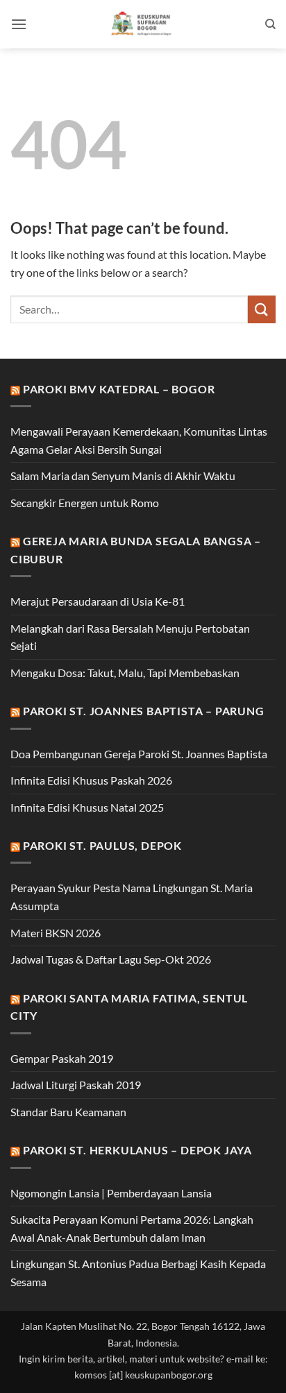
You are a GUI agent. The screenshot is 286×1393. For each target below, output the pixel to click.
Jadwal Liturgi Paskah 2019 (75, 1084)
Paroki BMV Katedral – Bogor (119, 388)
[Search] (270, 24)
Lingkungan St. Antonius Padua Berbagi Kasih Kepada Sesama (138, 1272)
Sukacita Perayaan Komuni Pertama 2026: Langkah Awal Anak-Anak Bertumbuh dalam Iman (131, 1228)
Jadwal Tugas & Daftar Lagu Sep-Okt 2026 (110, 959)
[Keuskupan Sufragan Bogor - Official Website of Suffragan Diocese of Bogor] (143, 24)
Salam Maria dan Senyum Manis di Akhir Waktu (122, 475)
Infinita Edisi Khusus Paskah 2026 (91, 780)
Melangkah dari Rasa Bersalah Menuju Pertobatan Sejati (130, 637)
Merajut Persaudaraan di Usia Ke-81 (97, 601)
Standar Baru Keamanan (68, 1111)
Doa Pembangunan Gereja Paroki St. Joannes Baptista (138, 753)
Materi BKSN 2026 (55, 932)
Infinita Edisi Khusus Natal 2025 (87, 807)
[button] (18, 24)
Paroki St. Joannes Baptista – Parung (143, 710)
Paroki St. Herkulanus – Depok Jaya (137, 1149)
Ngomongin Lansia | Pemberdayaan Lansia (111, 1192)
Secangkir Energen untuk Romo (84, 502)
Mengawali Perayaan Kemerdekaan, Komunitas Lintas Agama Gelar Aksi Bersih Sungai (138, 440)
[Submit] (262, 309)
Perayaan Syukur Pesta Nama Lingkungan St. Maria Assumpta (131, 896)
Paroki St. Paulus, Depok (102, 845)
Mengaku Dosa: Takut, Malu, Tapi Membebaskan (124, 672)
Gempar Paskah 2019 (61, 1058)
